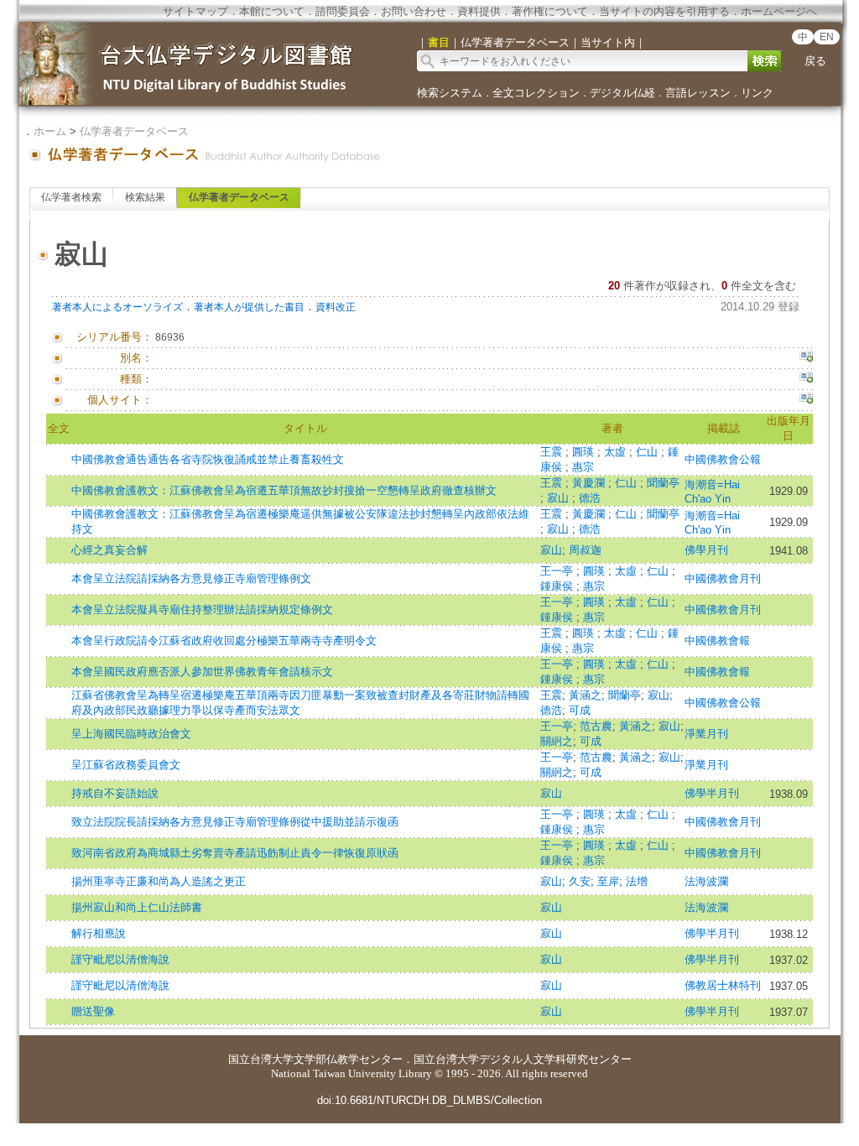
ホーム (50, 131)
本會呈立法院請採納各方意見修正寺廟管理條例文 (191, 578)
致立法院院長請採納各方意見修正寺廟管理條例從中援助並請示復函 (234, 821)
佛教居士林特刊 (723, 985)
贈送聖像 (93, 1011)
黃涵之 (585, 695)
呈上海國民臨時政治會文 (131, 733)
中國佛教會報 (717, 640)
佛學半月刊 (712, 793)
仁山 (648, 451)
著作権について (550, 11)
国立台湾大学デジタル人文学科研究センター (523, 1059)
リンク (757, 92)
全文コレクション (536, 92)
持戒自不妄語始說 (115, 793)
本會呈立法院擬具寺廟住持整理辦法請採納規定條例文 (202, 609)
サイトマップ (195, 11)
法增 (637, 881)
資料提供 (479, 11)
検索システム (449, 92)
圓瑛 (584, 451)
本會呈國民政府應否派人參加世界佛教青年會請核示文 (202, 671)
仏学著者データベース (134, 131)
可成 (580, 710)
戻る (815, 61)
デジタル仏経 (622, 92)
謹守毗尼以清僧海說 (120, 959)
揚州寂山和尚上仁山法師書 (136, 907)
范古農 (596, 726)
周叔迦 (585, 550)
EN (827, 37)
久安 (580, 881)
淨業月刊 (706, 733)
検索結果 (145, 197)
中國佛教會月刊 (723, 578)
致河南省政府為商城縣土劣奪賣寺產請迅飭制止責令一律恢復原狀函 (234, 852)
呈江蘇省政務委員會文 (125, 764)
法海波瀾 (706, 881)
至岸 (608, 881)
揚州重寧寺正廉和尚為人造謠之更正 (158, 881)
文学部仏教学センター (348, 1059)
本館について (272, 11)
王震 (552, 451)
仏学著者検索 (71, 197)
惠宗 (583, 467)
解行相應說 (98, 933)
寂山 (559, 498)
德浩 (590, 498)
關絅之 (556, 741)
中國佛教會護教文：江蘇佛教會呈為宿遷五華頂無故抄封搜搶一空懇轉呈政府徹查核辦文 (284, 490)
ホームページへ (779, 11)
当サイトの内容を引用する (664, 11)
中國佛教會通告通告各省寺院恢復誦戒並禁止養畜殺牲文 (207, 459)
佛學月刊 (706, 550)
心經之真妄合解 (109, 550)
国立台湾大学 (261, 1059)
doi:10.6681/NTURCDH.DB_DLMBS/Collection (429, 1100)
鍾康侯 (558, 586)
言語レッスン (698, 92)
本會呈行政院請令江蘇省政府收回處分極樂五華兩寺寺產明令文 (224, 640)
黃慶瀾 (590, 483)
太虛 (616, 451)
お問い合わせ (413, 11)
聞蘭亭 (663, 483)
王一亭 (558, 571)
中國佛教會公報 (723, 459)
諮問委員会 (342, 11)
